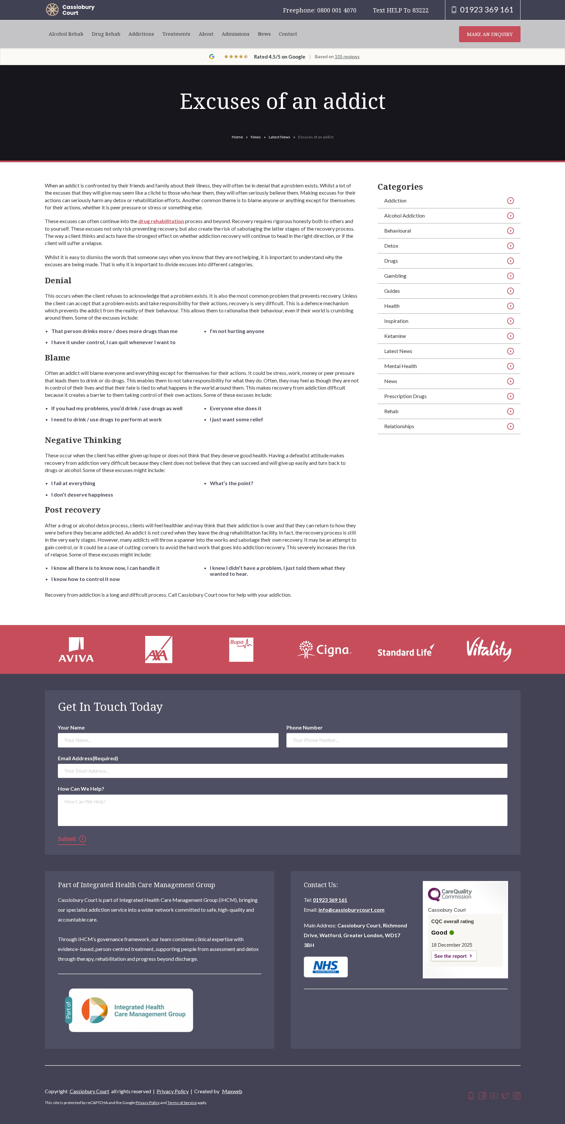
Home (237, 136)
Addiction (395, 200)
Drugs (391, 260)
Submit (67, 838)
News (264, 34)
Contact (288, 34)
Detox (391, 245)
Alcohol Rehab (66, 34)
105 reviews (347, 56)
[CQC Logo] (450, 900)
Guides (392, 291)
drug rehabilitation (161, 221)
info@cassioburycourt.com (351, 909)
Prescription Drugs (405, 396)
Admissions (235, 34)
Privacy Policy (173, 1091)
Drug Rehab (106, 34)
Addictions (141, 34)
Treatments (176, 34)
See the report (450, 956)
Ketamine (395, 336)
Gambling (395, 275)
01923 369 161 (330, 900)
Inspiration (396, 321)
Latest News (279, 136)
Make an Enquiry (490, 34)
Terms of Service (182, 1102)
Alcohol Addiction (404, 215)
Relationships (399, 426)
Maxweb (232, 1091)
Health (392, 306)
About (206, 34)
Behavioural (397, 230)
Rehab (391, 411)
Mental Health (400, 366)
